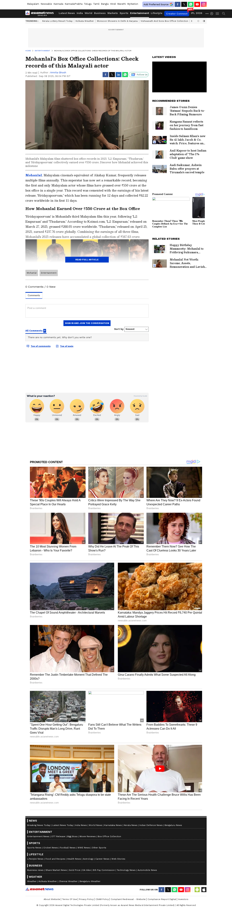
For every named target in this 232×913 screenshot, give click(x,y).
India (80, 13)
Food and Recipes (55, 859)
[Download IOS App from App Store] (204, 889)
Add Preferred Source (156, 4)
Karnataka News (113, 825)
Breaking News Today (38, 825)
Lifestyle (156, 13)
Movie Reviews (88, 836)
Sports (124, 13)
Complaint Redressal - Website (128, 899)
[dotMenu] (207, 13)
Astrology (88, 859)
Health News (74, 859)
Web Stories (118, 859)
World (88, 13)
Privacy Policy (86, 899)
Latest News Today (62, 825)
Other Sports (99, 847)
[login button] (212, 13)
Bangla (105, 4)
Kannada (58, 4)
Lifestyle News (35, 859)
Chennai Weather (68, 881)
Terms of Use (69, 899)
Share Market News (56, 870)
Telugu (88, 4)
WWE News (84, 847)
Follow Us (142, 74)
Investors (183, 899)
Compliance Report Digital (162, 899)
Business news (35, 870)
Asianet (39, 889)
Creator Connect (176, 13)
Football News (68, 847)
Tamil (96, 4)
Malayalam (33, 4)
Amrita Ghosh (58, 72)
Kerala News (130, 825)
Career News (102, 859)
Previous (198, 21)
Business (100, 13)
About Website (52, 899)
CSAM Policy (102, 899)
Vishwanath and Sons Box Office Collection (164, 21)
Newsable (46, 4)
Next (204, 21)
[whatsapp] (191, 4)
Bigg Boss (72, 836)
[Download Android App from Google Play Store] (197, 889)
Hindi (113, 4)
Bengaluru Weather (90, 881)
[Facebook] (178, 4)
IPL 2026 (196, 13)
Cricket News (50, 847)
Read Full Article (87, 259)
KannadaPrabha (73, 4)
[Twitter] (184, 4)
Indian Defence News (151, 825)
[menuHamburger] (217, 13)
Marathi (121, 4)
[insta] (204, 4)
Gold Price (74, 870)
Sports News (34, 847)
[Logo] (40, 13)
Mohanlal (32, 273)
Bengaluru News (173, 825)
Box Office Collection (109, 836)
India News (81, 825)
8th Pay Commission (104, 870)
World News (95, 825)
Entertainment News (38, 836)
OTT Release (58, 836)
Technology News (126, 870)
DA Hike (86, 870)
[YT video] (197, 4)
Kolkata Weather (85, 21)
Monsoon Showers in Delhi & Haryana (117, 21)
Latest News (67, 13)
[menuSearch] (223, 13)
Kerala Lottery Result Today (57, 21)
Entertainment (139, 13)
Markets (112, 13)
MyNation (132, 4)
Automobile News (147, 870)
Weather (32, 881)
